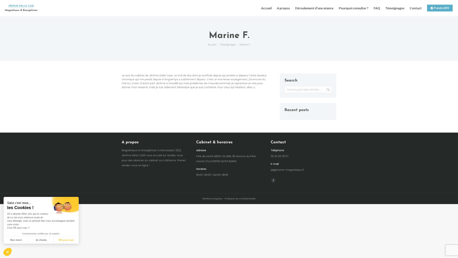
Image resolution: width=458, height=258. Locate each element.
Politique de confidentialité (240, 198)
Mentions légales (212, 198)
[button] (7, 252)
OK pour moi (66, 239)
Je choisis (41, 239)
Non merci (16, 239)
